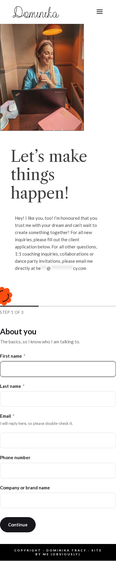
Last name (12, 386)
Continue (18, 524)
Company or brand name (25, 487)
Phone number (15, 457)
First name (13, 356)
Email (7, 416)
